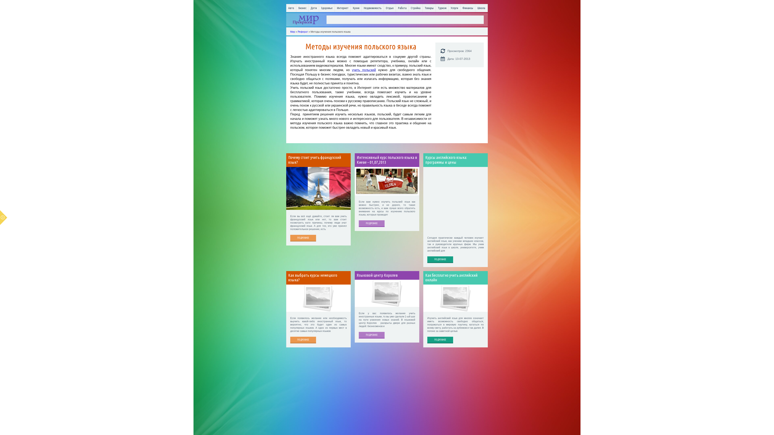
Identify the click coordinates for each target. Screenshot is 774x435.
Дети (314, 8)
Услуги (454, 8)
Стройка (415, 8)
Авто (291, 8)
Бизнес (302, 8)
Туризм (442, 8)
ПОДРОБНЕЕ (303, 237)
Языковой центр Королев (377, 275)
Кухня (356, 8)
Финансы (467, 8)
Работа (402, 8)
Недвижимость (373, 8)
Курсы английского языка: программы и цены (446, 160)
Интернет (343, 8)
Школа (481, 8)
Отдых (390, 8)
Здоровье (327, 8)
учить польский (364, 70)
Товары (429, 8)
